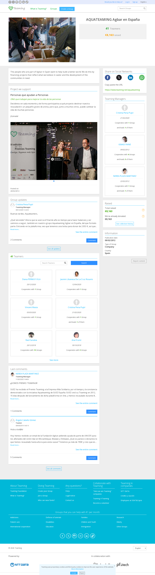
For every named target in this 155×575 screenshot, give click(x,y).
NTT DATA (125, 491)
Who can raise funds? (46, 500)
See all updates (54, 249)
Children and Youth (88, 522)
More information (77, 569)
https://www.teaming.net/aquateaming (122, 89)
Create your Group (45, 491)
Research (120, 517)
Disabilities (50, 522)
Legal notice (70, 495)
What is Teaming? (38, 8)
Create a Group (67, 9)
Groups (53, 8)
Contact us (70, 500)
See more (54, 360)
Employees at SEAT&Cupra (131, 500)
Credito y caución (127, 496)
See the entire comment (86, 232)
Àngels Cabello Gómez (26, 420)
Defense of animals (53, 517)
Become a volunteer (101, 503)
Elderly (119, 522)
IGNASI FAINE (125, 144)
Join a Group (43, 495)
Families (84, 517)
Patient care (15, 522)
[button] (53, 181)
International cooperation (20, 526)
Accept (73, 573)
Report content (139, 261)
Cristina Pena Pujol (24, 204)
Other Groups (122, 526)
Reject (82, 573)
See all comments (54, 469)
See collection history (124, 224)
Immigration (86, 526)
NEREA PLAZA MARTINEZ (27, 373)
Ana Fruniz (76, 340)
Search (84, 263)
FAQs (68, 491)
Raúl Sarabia (31, 340)
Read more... (15, 229)
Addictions (14, 517)
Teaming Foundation (18, 491)
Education (50, 526)
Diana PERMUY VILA (31, 279)
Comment (92, 240)
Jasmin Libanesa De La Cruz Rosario (76, 279)
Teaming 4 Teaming (101, 498)
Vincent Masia (31, 307)
